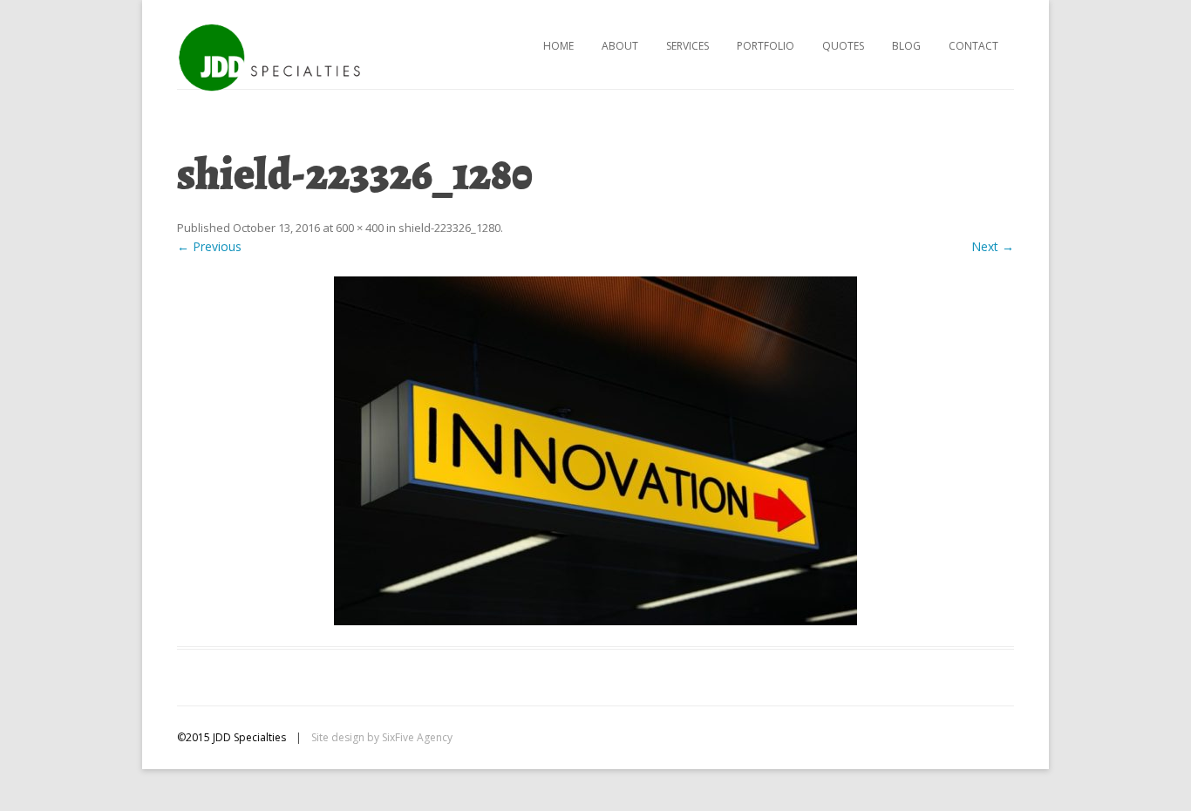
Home (558, 45)
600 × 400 (360, 227)
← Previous (209, 246)
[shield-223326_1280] (595, 450)
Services (687, 45)
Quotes (843, 45)
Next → (992, 246)
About (620, 45)
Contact (973, 45)
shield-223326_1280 (449, 227)
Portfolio (765, 45)
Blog (906, 45)
